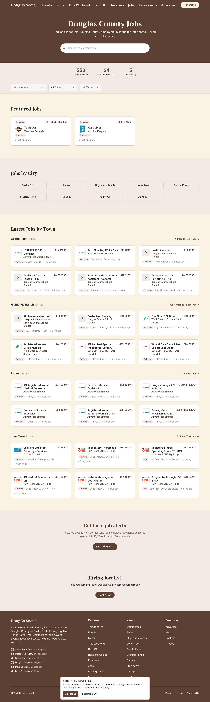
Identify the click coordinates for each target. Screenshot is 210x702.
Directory (117, 5)
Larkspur (143, 196)
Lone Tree (143, 185)
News (60, 5)
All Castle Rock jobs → (187, 239)
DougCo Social (24, 4)
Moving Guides (97, 671)
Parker (67, 185)
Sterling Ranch (28, 196)
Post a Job (105, 594)
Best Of (99, 5)
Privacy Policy (102, 687)
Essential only (89, 694)
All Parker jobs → (190, 373)
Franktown (105, 196)
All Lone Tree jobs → (188, 436)
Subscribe (190, 4)
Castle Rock (28, 185)
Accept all (70, 694)
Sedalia (66, 196)
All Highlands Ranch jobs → (184, 304)
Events (47, 5)
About (168, 632)
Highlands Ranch (105, 185)
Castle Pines (181, 185)
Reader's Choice (97, 654)
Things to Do (95, 626)
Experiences (148, 5)
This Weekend (79, 5)
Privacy (169, 643)
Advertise (168, 5)
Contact (170, 638)
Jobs (131, 5)
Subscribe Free (105, 546)
